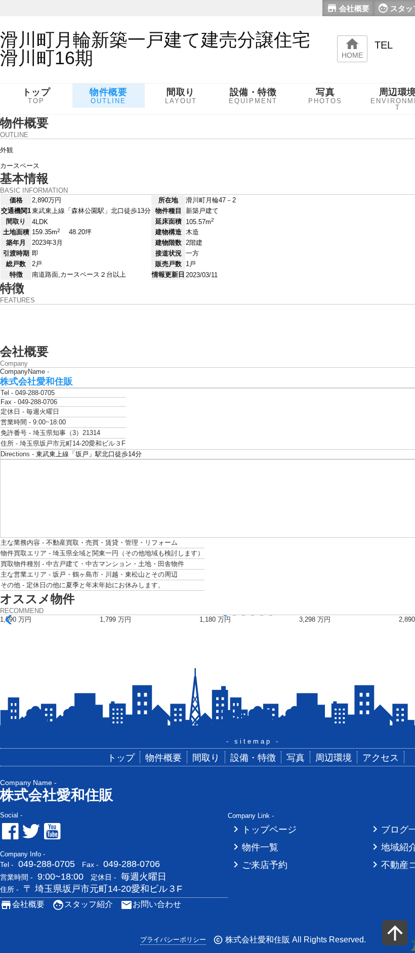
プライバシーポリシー (173, 939)
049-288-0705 (46, 864)
